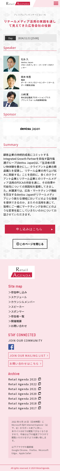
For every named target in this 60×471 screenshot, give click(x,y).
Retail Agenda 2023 (22, 379)
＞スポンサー (16, 311)
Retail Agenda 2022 (22, 384)
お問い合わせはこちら (24, 363)
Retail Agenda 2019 (22, 398)
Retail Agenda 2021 (22, 389)
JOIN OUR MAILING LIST (28, 356)
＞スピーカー (16, 307)
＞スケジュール (17, 297)
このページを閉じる (32, 244)
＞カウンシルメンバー (21, 302)
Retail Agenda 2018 (22, 403)
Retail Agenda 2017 (22, 408)
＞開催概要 (15, 321)
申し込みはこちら (29, 229)
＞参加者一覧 (16, 316)
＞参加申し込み (17, 292)
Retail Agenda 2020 (22, 394)
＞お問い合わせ (17, 326)
